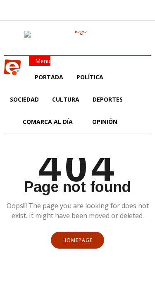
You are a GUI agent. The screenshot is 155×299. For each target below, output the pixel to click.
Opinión (105, 122)
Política (90, 77)
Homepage (77, 240)
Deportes (108, 99)
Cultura (65, 99)
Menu (41, 61)
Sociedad (24, 99)
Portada (49, 77)
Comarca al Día (48, 122)
